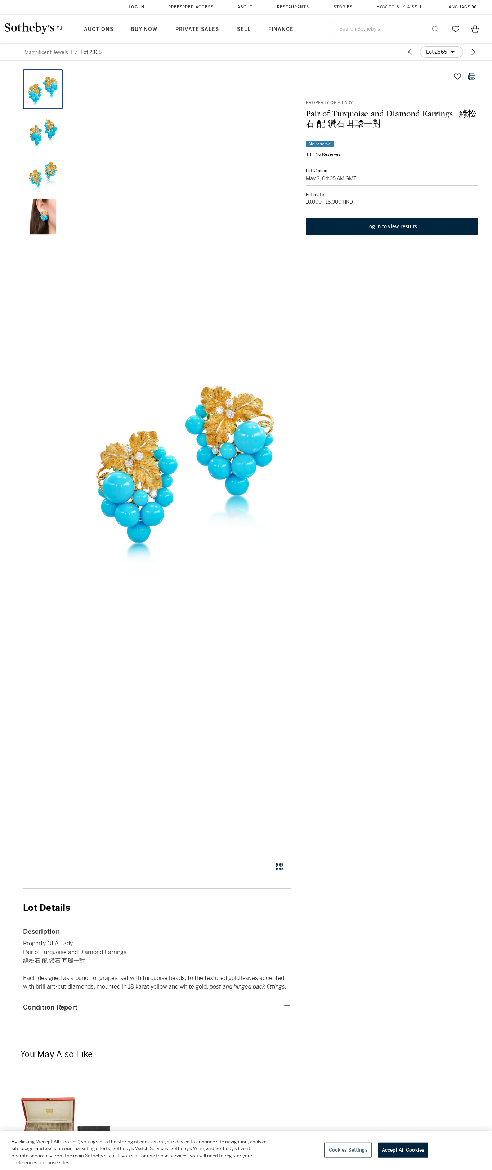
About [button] (245, 7)
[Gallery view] (280, 866)
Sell (244, 29)
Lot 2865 (91, 52)
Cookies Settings (348, 1150)
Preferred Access (191, 7)
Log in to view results (391, 226)
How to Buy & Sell (399, 7)
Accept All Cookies (403, 1150)
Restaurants (293, 7)
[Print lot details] (472, 76)
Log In (137, 7)
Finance (281, 29)
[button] (184, 461)
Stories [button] (343, 7)
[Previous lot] (410, 52)
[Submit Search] (435, 29)
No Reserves (328, 154)
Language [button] (458, 7)
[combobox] (388, 29)
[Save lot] (457, 76)
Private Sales (197, 29)
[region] (246, 1150)
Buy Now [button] (144, 29)
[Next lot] (473, 52)
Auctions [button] (98, 29)
